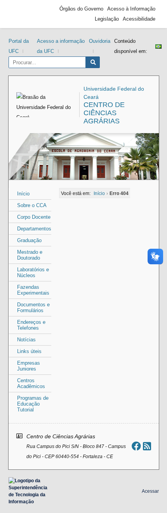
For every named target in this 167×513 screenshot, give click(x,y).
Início (23, 194)
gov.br (26, 14)
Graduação (29, 240)
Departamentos (34, 229)
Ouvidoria (99, 41)
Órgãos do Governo (81, 9)
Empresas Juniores (28, 366)
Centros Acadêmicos (31, 383)
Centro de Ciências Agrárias (104, 113)
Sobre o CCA (32, 205)
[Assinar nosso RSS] (147, 446)
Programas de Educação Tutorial (33, 404)
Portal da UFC (19, 46)
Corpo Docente (33, 217)
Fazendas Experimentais (33, 290)
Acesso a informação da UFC (61, 46)
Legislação (107, 19)
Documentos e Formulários (33, 307)
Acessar (150, 491)
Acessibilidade (139, 19)
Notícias (26, 340)
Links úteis (29, 351)
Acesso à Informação (131, 9)
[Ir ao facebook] (136, 446)
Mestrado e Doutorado (29, 255)
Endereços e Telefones (31, 325)
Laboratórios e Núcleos (33, 272)
